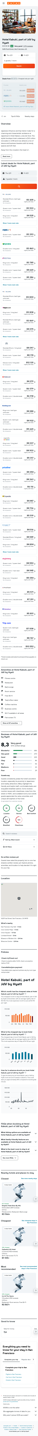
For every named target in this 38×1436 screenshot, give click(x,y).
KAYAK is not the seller (11, 1408)
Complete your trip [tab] (11, 1359)
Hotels (15, 1425)
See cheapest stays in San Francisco (29, 1222)
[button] (3, 3)
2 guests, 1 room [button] (10, 61)
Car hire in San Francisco (14, 1377)
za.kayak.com (7, 1425)
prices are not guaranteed (10, 1401)
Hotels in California (26, 1427)
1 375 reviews (28, 46)
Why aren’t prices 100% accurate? (15, 1415)
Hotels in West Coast (10, 1429)
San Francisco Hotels (25, 1429)
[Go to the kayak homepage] (13, 3)
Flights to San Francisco (13, 1374)
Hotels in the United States (11, 1427)
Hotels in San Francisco (13, 1380)
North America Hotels (26, 1425)
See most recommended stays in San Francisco (28, 1267)
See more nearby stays (29, 1178)
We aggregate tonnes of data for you (16, 1411)
